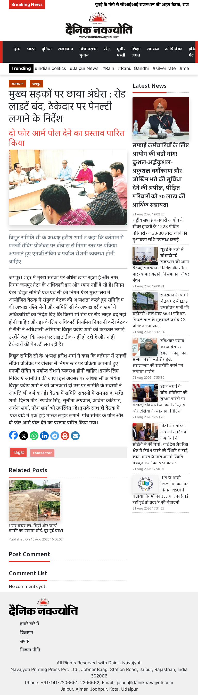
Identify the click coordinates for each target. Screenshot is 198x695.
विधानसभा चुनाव (88, 52)
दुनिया (47, 49)
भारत (31, 49)
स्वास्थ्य (153, 49)
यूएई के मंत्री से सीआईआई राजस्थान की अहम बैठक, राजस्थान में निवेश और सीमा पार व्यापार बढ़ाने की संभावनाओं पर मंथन (161, 265)
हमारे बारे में (29, 623)
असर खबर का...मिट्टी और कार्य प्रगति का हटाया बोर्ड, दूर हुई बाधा (36, 528)
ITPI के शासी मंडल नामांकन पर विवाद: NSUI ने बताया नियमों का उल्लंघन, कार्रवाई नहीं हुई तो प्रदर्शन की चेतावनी (160, 490)
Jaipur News (85, 68)
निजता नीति (30, 649)
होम (17, 49)
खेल (107, 49)
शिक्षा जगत (136, 52)
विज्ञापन (26, 632)
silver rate (165, 68)
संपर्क (24, 641)
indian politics (52, 68)
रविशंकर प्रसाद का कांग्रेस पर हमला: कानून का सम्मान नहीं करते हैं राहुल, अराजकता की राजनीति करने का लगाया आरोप (159, 356)
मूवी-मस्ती (121, 52)
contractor (42, 452)
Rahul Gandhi (135, 68)
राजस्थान (65, 49)
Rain (109, 68)
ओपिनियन (174, 49)
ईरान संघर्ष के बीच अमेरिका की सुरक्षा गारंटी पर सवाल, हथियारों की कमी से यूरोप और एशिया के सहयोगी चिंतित (160, 399)
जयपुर (36, 83)
